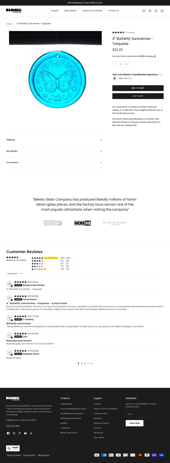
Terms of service (14, 455)
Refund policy (44, 455)
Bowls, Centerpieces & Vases (73, 408)
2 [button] (81, 363)
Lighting (64, 423)
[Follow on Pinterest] (19, 433)
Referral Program (101, 423)
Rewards (98, 418)
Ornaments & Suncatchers (72, 413)
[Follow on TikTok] (31, 433)
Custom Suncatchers (92, 10)
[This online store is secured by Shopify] (13, 448)
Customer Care (100, 413)
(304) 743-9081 (12, 425)
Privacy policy (29, 455)
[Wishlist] (144, 10)
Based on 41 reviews (16, 260)
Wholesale (98, 432)
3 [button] (85, 363)
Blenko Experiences (69, 432)
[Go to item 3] (115, 223)
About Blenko (70, 10)
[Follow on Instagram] (14, 433)
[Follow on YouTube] (25, 433)
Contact (97, 404)
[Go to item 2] (82, 223)
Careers (97, 428)
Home (9, 23)
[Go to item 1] (53, 223)
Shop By (55, 10)
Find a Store (99, 437)
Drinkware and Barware (71, 418)
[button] (118, 32)
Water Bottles (66, 404)
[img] (20, 282)
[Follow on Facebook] (8, 433)
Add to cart (138, 88)
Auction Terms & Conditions (106, 408)
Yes (125, 78)
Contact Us (113, 10)
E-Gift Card (65, 428)
